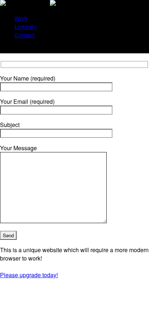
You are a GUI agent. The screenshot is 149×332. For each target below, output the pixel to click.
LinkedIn (25, 26)
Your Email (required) (27, 101)
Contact (24, 35)
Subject (10, 124)
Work (21, 18)
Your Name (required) (27, 78)
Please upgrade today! (29, 275)
